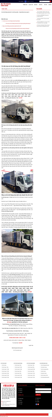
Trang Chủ (25, 4)
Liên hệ (20, 400)
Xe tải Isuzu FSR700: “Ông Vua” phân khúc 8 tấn (43, 19)
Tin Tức (45, 4)
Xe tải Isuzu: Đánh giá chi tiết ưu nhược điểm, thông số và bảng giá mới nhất (43, 26)
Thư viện (20, 403)
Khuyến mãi (38, 398)
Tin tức (37, 399)
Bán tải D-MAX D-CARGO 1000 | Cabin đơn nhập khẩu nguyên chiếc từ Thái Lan (43, 12)
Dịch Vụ (40, 4)
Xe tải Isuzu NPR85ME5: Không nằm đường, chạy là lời (43, 16)
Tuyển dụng (21, 398)
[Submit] (50, 1)
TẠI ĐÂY (20, 342)
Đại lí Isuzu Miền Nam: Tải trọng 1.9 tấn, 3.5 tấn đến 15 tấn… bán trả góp (43, 22)
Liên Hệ (49, 4)
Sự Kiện (37, 401)
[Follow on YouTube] (38, 404)
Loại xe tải (31, 4)
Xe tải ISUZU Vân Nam (6, 4)
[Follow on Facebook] (36, 404)
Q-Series (20, 388)
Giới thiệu (20, 402)
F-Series (20, 392)
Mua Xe (35, 4)
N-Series (20, 390)
